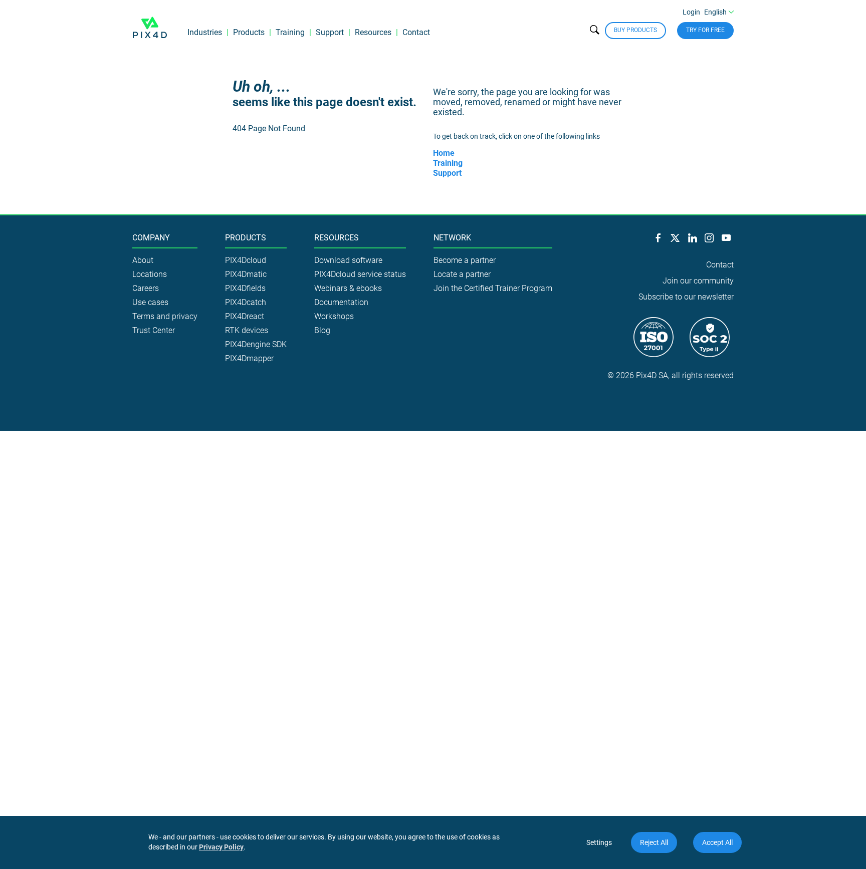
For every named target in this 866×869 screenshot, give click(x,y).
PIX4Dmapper (249, 358)
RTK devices (246, 330)
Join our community (698, 280)
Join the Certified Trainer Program (493, 288)
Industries (204, 32)
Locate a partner (462, 274)
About (142, 260)
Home (444, 153)
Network (452, 237)
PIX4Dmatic (246, 274)
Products (249, 32)
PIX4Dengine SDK (256, 344)
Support (330, 32)
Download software (348, 260)
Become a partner (465, 260)
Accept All (717, 842)
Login (691, 12)
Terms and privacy (164, 316)
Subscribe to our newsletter (686, 297)
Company (151, 237)
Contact (416, 32)
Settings (599, 842)
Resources (373, 32)
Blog (322, 330)
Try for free (705, 30)
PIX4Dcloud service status (360, 274)
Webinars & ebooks (348, 288)
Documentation (341, 302)
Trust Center (153, 330)
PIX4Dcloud (245, 260)
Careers (145, 288)
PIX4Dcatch (245, 302)
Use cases (150, 302)
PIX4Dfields (245, 288)
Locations (149, 274)
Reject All (654, 842)
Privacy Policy (221, 847)
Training (290, 32)
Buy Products (635, 30)
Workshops (334, 316)
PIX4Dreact (244, 316)
